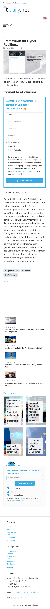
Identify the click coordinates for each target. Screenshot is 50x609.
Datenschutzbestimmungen (22, 171)
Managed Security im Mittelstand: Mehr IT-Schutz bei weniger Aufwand (34, 412)
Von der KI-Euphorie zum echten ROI (13, 449)
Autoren (10, 567)
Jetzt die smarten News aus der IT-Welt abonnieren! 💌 (24, 471)
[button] (7, 25)
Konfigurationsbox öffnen (27, 592)
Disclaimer (11, 540)
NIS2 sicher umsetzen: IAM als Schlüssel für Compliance (35, 446)
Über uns (10, 529)
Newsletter (11, 561)
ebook (27, 270)
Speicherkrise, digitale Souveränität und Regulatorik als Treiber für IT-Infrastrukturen (13, 412)
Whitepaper (12, 275)
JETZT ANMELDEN (24, 181)
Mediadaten (11, 551)
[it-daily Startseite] (20, 9)
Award (9, 559)
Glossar (10, 554)
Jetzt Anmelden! (25, 483)
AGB (8, 534)
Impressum (11, 537)
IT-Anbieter (11, 564)
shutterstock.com (19, 598)
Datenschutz (11, 532)
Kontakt (10, 527)
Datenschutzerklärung (16, 501)
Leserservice (11, 556)
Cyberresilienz (13, 270)
